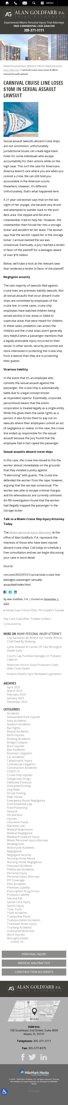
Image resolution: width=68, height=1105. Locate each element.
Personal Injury (17, 873)
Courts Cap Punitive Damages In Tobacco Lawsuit (34, 658)
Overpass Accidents (19, 866)
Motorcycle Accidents (20, 848)
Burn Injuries (15, 746)
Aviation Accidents (19, 724)
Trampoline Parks (19, 916)
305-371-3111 (34, 30)
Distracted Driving (19, 786)
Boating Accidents (18, 739)
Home (7, 3)
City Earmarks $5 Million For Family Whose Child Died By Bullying (34, 639)
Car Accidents (15, 757)
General (12, 811)
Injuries (12, 819)
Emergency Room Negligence (26, 800)
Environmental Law (19, 804)
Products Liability (18, 895)
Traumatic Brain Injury (22, 924)
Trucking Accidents (19, 927)
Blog (40, 65)
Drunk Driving (16, 793)
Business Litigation (19, 753)
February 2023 (16, 694)
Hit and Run (14, 815)
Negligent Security (19, 855)
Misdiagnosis (15, 844)
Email (25, 3)
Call (16, 3)
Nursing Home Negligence (24, 862)
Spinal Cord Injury (18, 902)
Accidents (13, 713)
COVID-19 (13, 771)
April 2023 (13, 687)
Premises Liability (18, 887)
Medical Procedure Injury (23, 837)
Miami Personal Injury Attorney (19, 65)
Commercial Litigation (21, 764)
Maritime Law (16, 826)
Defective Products (19, 782)
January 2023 (15, 698)
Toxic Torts (14, 909)
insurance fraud (17, 822)
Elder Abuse (14, 797)
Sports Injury (15, 906)
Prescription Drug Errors (23, 891)
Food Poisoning (17, 808)
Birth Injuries (15, 735)
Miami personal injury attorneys (30, 532)
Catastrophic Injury (19, 760)
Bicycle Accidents (18, 731)
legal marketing (30, 1082)
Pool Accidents (16, 884)
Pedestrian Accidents (20, 869)
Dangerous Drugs (19, 779)
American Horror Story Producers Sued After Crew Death (32, 666)
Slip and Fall (14, 898)
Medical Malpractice (20, 829)
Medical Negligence (19, 833)
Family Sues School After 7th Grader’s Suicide (35, 610)
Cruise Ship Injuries (19, 775)
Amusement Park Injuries (23, 717)
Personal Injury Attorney (23, 876)
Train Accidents (17, 913)
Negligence (14, 851)
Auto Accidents (16, 721)
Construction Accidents (22, 768)
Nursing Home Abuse (21, 858)
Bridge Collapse (17, 742)
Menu (50, 3)
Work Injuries (16, 935)
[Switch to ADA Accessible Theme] (4, 1091)
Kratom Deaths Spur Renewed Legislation (34, 674)
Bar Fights (13, 728)
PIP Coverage (16, 880)
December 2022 (17, 702)
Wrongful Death (17, 938)
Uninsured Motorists (20, 931)
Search (34, 3)
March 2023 (14, 691)
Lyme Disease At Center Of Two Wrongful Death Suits (34, 648)
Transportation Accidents (23, 920)
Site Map (34, 1091)
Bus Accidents (16, 749)
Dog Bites (13, 789)
